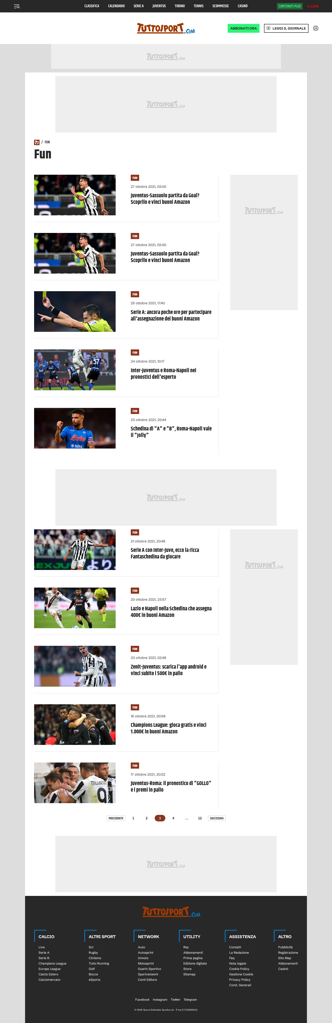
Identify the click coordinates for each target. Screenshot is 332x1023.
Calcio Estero (48, 974)
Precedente (116, 818)
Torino (180, 6)
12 (200, 818)
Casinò (243, 6)
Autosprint (145, 953)
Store (187, 969)
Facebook (142, 999)
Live (314, 6)
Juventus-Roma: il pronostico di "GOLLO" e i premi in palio (171, 786)
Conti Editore (147, 980)
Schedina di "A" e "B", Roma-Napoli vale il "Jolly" (171, 432)
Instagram (160, 999)
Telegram (190, 999)
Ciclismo (95, 958)
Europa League (50, 969)
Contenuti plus (290, 6)
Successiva (217, 818)
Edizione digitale (195, 963)
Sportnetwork (148, 974)
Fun (135, 178)
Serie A (139, 6)
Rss (186, 947)
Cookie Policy (239, 969)
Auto (141, 947)
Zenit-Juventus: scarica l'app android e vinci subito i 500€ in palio (168, 670)
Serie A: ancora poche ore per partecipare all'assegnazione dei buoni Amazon (171, 315)
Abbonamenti (193, 953)
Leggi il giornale (289, 28)
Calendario (116, 6)
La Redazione (239, 953)
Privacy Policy (239, 980)
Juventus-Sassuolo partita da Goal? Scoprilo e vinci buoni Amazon (165, 199)
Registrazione (288, 953)
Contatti (235, 947)
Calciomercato (49, 980)
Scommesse (221, 6)
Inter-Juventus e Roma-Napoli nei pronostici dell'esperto (163, 374)
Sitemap (189, 974)
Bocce (93, 974)
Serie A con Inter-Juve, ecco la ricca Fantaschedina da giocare (165, 553)
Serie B (44, 958)
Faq (231, 958)
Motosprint (146, 963)
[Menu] (17, 6)
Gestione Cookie (241, 974)
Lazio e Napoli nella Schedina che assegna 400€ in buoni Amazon (171, 612)
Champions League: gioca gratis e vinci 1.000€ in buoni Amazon (168, 728)
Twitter (175, 999)
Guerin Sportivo (149, 969)
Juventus (159, 6)
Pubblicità (285, 947)
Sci (91, 947)
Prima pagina (193, 958)
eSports (94, 980)
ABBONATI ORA (243, 28)
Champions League (52, 963)
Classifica (91, 6)
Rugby (93, 953)
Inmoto (143, 958)
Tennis (198, 6)
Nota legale (237, 963)
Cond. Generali (240, 985)
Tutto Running (99, 963)
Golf (92, 969)
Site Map (284, 958)
